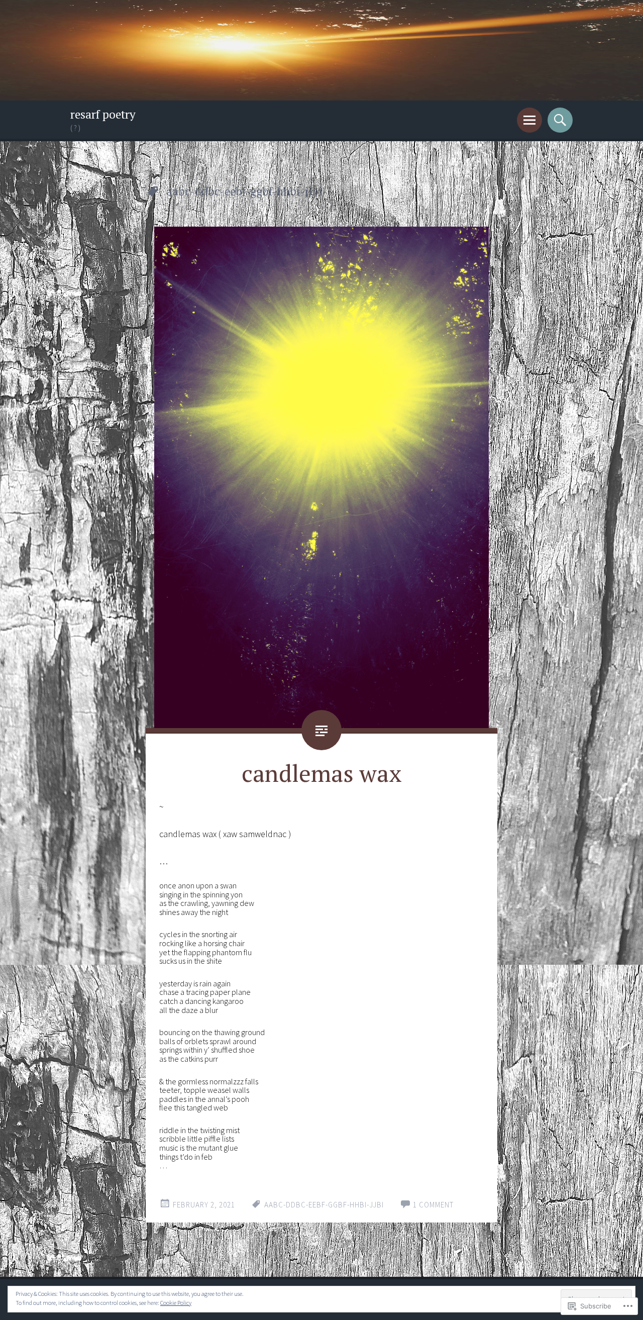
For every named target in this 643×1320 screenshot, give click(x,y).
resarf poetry (103, 114)
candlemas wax (322, 772)
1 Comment (433, 1204)
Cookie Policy (175, 1302)
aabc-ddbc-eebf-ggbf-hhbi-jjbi (324, 1204)
